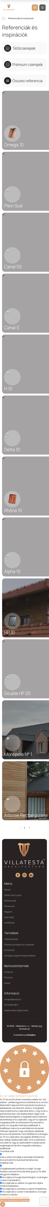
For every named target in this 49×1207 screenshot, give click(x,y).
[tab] (24, 48)
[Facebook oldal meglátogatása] (18, 875)
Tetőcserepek (11, 939)
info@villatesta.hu (12, 999)
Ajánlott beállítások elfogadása (15, 1200)
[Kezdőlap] (9, 7)
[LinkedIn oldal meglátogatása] (31, 875)
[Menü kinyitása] (42, 7)
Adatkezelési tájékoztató (16, 1010)
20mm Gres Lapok (12, 895)
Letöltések (9, 922)
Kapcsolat (9, 917)
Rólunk (7, 889)
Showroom (9, 906)
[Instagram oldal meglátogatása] (24, 875)
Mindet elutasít (22, 1197)
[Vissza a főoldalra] (3, 18)
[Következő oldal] (28, 828)
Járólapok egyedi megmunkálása (19, 955)
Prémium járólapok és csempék (19, 944)
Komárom (8, 972)
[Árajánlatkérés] (35, 7)
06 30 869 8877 (11, 1004)
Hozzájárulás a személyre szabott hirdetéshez (24, 1188)
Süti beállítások (7, 1197)
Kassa (7, 983)
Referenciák (10, 900)
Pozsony (8, 977)
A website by (24, 1034)
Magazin (8, 911)
